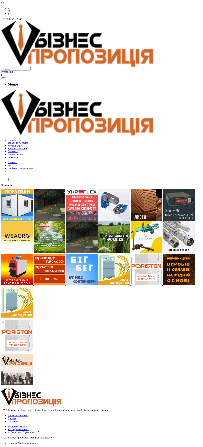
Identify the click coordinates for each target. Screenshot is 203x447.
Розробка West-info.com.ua (22, 443)
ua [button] (2, 2)
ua (9, 8)
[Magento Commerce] (101, 134)
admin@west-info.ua (18, 429)
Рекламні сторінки (18, 415)
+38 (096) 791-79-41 (18, 426)
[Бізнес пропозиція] (101, 65)
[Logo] (41, 404)
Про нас (12, 418)
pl (9, 13)
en (9, 10)
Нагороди (13, 421)
